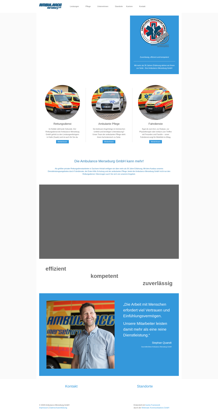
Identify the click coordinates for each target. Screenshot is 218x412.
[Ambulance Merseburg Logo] (50, 6)
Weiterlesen (62, 142)
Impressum (43, 408)
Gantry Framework (152, 405)
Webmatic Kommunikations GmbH (155, 408)
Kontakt (71, 386)
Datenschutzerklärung (58, 408)
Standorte (145, 386)
